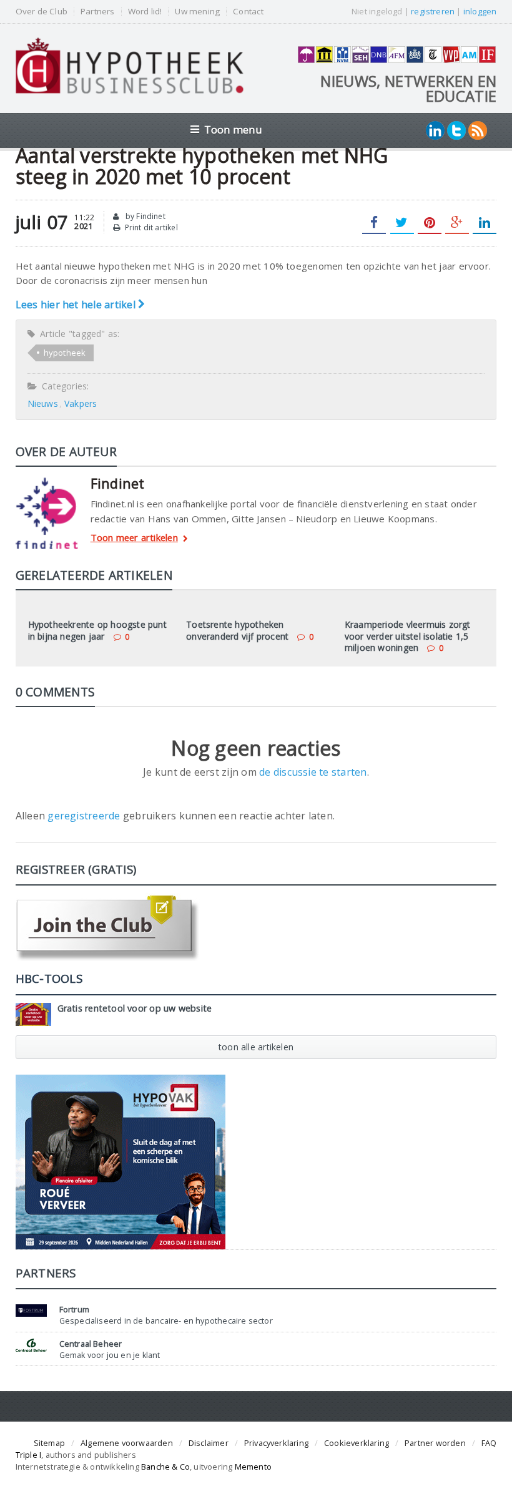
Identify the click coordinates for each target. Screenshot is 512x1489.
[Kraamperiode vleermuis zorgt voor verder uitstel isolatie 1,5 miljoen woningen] (415, 607)
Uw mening (197, 11)
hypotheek (65, 352)
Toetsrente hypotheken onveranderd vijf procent (237, 630)
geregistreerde (85, 816)
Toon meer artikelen (134, 538)
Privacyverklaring (276, 1442)
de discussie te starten (313, 772)
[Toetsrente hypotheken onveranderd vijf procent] (256, 607)
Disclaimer (209, 1442)
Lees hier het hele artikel (77, 304)
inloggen (480, 11)
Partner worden (435, 1442)
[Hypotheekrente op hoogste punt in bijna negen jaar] (97, 607)
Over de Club (41, 11)
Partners (98, 11)
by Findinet (144, 216)
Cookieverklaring (356, 1442)
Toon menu (233, 129)
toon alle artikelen (256, 1047)
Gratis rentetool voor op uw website (134, 1008)
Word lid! (145, 11)
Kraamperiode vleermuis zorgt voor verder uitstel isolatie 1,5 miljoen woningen (408, 635)
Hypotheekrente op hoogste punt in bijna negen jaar (97, 630)
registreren (433, 11)
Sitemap (49, 1442)
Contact (248, 11)
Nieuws (42, 403)
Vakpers (80, 403)
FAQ (489, 1442)
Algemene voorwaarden (127, 1442)
